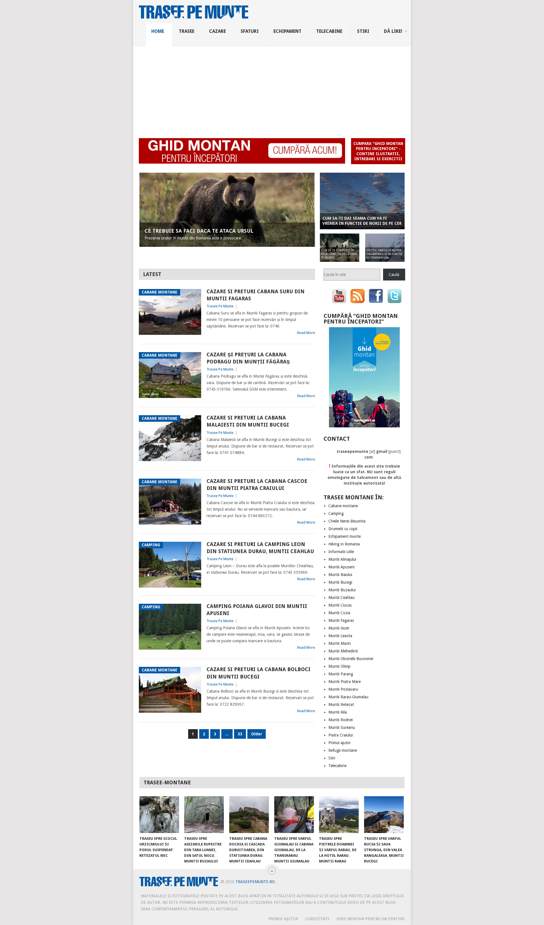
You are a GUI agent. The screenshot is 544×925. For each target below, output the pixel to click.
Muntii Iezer (338, 628)
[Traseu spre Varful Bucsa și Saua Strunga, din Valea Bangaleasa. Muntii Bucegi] (384, 814)
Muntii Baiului (340, 574)
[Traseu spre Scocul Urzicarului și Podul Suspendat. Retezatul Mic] (159, 814)
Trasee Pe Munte (220, 306)
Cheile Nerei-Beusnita (347, 521)
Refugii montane (342, 750)
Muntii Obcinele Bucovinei (350, 658)
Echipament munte (344, 536)
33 (240, 734)
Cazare (217, 31)
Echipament (287, 31)
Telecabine (329, 31)
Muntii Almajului (342, 559)
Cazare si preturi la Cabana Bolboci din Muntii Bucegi (259, 672)
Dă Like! (393, 31)
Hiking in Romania (344, 544)
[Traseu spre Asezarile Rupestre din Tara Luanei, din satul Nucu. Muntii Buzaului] (204, 814)
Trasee (186, 31)
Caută (394, 274)
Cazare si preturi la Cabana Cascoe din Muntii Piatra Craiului (257, 484)
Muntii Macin (339, 643)
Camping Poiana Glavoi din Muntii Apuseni (257, 609)
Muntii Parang (340, 674)
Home (157, 31)
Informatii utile (341, 551)
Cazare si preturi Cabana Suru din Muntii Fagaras (256, 294)
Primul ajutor (339, 742)
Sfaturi (250, 31)
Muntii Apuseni (341, 567)
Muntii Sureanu (341, 727)
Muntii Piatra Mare (344, 681)
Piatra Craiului (340, 735)
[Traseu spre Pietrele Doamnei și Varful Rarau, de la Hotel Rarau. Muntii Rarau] (339, 814)
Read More (306, 333)
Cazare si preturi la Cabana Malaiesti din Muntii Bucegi (248, 421)
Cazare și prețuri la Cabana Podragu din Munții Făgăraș (248, 358)
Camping (336, 513)
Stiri (363, 31)
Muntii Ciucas (340, 605)
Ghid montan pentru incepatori (370, 919)
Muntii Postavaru (343, 689)
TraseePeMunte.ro (255, 881)
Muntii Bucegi (340, 582)
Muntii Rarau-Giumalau (348, 697)
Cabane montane (343, 506)
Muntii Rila (337, 712)
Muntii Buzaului (342, 590)
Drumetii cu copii (342, 528)
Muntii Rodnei (340, 720)
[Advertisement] (272, 89)
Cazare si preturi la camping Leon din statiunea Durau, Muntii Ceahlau (260, 547)
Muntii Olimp (339, 666)
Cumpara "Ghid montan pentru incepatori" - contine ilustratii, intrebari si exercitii (378, 151)
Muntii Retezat (341, 704)
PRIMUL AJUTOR (283, 919)
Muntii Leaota (340, 635)
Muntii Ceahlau (341, 597)
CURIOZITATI (317, 919)
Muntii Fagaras (341, 620)
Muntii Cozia (339, 613)
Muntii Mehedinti (343, 651)
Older (256, 734)
